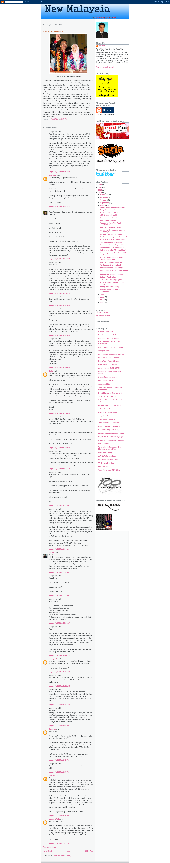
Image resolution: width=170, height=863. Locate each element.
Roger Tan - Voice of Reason (109, 361)
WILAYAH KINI (103, 444)
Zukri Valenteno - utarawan (108, 423)
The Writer (102, 46)
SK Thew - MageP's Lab (107, 396)
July (102, 294)
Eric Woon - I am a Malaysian (109, 335)
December (104, 195)
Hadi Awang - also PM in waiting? (113, 250)
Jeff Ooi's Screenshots (107, 456)
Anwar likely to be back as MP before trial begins (114, 271)
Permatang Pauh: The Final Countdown (110, 224)
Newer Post (47, 851)
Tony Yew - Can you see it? (108, 416)
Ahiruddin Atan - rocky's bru (109, 338)
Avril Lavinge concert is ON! (110, 227)
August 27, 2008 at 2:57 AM (59, 505)
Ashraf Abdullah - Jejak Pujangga (111, 440)
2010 (100, 187)
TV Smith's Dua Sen (106, 463)
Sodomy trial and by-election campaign (111, 290)
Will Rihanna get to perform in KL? (113, 247)
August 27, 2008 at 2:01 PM (59, 760)
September (104, 203)
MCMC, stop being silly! (109, 215)
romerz (51, 210)
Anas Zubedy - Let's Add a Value (110, 347)
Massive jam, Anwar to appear (111, 274)
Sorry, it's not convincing (109, 210)
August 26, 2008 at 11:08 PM (59, 335)
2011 (100, 185)
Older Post (89, 851)
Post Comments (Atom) (62, 856)
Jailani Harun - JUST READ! (109, 368)
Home (68, 851)
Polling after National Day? (110, 287)
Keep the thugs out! (107, 260)
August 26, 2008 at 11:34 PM (59, 413)
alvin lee (52, 775)
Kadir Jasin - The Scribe (107, 365)
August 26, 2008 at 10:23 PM (59, 206)
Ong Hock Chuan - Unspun (108, 358)
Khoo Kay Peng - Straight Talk (109, 426)
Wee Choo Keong (105, 453)
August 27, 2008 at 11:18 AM (59, 686)
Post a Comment (49, 847)
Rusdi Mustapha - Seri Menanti (110, 393)
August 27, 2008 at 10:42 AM (59, 655)
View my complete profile (105, 67)
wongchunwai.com (103, 315)
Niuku (51, 371)
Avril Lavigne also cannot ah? (111, 262)
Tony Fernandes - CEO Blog (109, 470)
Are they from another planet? (111, 234)
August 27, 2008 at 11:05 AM (59, 672)
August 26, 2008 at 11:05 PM (59, 305)
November (104, 197)
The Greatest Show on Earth (110, 265)
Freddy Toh (53, 659)
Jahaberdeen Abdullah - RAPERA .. (111, 354)
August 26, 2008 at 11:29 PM (59, 367)
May (102, 300)
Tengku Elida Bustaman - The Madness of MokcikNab (109, 448)
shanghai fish (103, 351)
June (102, 297)
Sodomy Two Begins (108, 277)
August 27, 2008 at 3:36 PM (59, 816)
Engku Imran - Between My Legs (110, 437)
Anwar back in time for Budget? (112, 268)
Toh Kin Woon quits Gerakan (111, 242)
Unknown (52, 729)
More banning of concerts (109, 212)
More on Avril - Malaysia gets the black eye (112, 231)
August (103, 205)
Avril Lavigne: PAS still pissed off (113, 218)
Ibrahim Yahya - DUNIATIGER (109, 405)
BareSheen (53, 175)
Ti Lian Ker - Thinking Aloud (109, 409)
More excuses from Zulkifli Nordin (113, 239)
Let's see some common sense (111, 257)
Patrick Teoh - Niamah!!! (107, 412)
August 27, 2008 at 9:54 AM (59, 572)
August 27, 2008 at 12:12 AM (59, 469)
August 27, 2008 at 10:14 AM (59, 623)
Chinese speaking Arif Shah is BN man (113, 253)
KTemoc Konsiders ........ (107, 331)
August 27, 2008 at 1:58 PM (59, 726)
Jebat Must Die (104, 384)
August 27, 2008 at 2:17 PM (59, 772)
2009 (100, 190)
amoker (51, 552)
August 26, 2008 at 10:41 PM (59, 259)
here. (109, 64)
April (102, 302)
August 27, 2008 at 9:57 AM (59, 595)
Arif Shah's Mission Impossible (112, 245)
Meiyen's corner (104, 466)
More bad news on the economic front (112, 283)
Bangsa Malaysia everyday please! (113, 207)
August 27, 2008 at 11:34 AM (59, 705)
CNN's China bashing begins (111, 280)
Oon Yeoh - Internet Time (108, 460)
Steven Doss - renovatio (107, 377)
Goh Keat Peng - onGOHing (108, 430)
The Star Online (102, 313)
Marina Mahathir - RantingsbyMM (111, 433)
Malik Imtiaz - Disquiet (106, 380)
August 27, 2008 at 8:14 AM (59, 549)
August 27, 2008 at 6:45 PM (59, 843)
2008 (100, 193)
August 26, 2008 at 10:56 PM (59, 293)
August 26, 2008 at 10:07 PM (59, 172)
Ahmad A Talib (54, 819)
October (103, 200)
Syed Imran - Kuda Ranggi (108, 419)
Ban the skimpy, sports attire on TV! (113, 237)
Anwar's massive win (108, 220)
